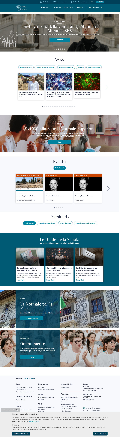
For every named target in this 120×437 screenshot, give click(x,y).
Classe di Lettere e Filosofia (47, 223)
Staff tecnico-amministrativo (80, 2)
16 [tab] (71, 107)
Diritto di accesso (66, 411)
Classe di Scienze (65, 223)
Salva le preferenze (21, 433)
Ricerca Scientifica (94, 67)
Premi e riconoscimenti (66, 67)
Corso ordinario (20, 400)
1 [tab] (55, 49)
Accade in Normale (26, 67)
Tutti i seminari (29, 223)
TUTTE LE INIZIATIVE (32, 318)
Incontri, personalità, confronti (45, 67)
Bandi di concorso (66, 402)
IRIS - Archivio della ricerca (23, 410)
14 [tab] (67, 107)
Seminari (59, 217)
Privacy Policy (34, 421)
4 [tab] (61, 49)
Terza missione (95, 7)
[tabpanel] (59, 33)
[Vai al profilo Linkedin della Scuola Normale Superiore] (29, 378)
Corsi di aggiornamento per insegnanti (46, 398)
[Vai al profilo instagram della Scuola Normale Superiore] (25, 378)
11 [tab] (62, 107)
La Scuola (44, 7)
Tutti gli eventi (59, 168)
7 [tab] (54, 107)
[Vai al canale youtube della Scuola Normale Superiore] (34, 378)
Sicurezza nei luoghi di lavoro (69, 406)
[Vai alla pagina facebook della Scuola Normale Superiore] (32, 378)
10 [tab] (60, 107)
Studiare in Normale (62, 7)
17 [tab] (73, 107)
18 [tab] (75, 107)
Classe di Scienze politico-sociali (85, 223)
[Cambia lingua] (93, 2)
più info (59, 142)
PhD (17, 402)
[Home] (21, 8)
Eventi (58, 162)
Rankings (81, 67)
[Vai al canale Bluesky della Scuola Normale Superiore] (27, 378)
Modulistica (41, 409)
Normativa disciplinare (67, 404)
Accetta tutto (100, 433)
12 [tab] (63, 107)
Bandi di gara (64, 399)
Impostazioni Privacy (10, 410)
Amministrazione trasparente (69, 397)
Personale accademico (61, 2)
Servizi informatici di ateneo (46, 407)
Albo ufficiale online (66, 408)
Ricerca (80, 7)
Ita (92, 1)
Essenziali (17, 425)
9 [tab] (58, 107)
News (59, 60)
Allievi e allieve (46, 2)
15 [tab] (69, 107)
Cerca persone (65, 387)
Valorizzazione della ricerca (46, 389)
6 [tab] (64, 49)
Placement (41, 387)
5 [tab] (62, 49)
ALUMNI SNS (60, 40)
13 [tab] (65, 107)
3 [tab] (59, 49)
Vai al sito (31, 357)
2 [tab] (57, 49)
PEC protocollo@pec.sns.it (92, 408)
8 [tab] (56, 107)
